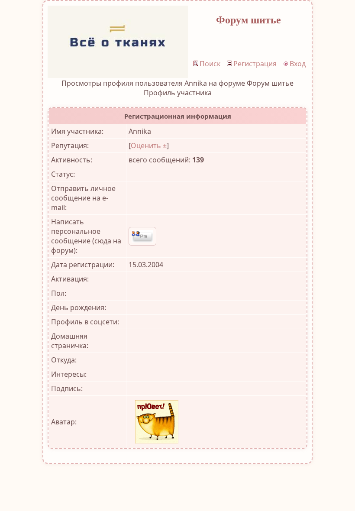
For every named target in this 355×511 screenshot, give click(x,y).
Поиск (210, 63)
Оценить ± (149, 145)
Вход (298, 63)
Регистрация (255, 63)
